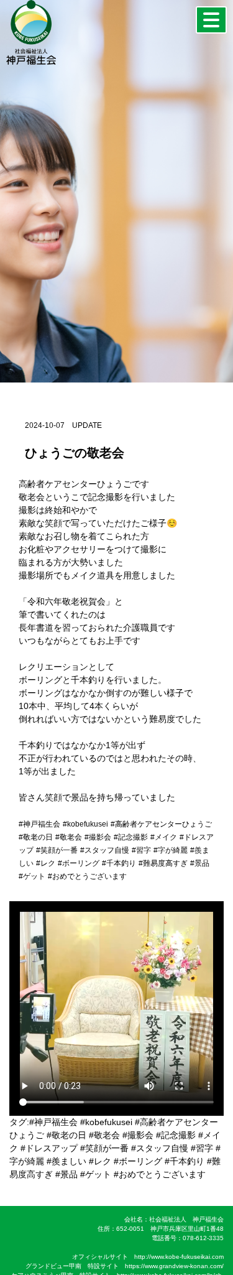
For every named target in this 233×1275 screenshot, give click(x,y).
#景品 (199, 863)
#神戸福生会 (39, 824)
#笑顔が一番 (57, 850)
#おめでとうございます (87, 876)
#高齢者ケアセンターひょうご (161, 824)
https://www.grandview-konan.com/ (174, 1266)
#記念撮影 (131, 837)
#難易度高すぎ (163, 863)
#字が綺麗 (170, 850)
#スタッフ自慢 (104, 850)
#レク (45, 863)
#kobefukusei (85, 824)
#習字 (141, 850)
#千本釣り (119, 863)
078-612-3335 (203, 1238)
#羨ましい (66, 1161)
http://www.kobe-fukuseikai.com (179, 1256)
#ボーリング (78, 863)
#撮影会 (98, 837)
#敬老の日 (36, 837)
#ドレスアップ (49, 1148)
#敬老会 (68, 837)
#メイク (163, 837)
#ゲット (32, 876)
